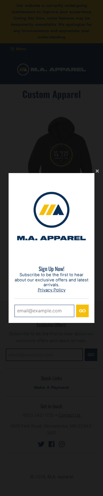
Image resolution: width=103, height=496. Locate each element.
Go (82, 310)
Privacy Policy (52, 290)
